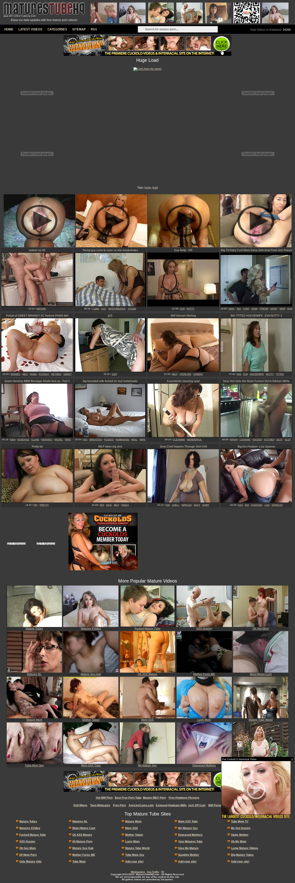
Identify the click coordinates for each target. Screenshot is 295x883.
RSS (94, 29)
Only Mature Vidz (30, 861)
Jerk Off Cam (197, 805)
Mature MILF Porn (154, 797)
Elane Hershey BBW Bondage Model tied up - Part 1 (37, 381)
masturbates (117, 308)
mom (282, 308)
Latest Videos (30, 29)
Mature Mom (34, 719)
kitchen (269, 439)
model (59, 439)
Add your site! (134, 861)
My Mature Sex (147, 765)
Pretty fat (37, 446)
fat (36, 505)
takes (125, 505)
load (155, 187)
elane (35, 439)
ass (240, 505)
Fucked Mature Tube (147, 628)
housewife (257, 374)
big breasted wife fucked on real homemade (110, 381)
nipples (187, 505)
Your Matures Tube (261, 765)
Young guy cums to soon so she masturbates (110, 250)
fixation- (257, 505)
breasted (95, 439)
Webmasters (138, 872)
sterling (185, 374)
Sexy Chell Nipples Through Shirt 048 (183, 446)
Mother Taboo (91, 719)
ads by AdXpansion (16, 544)
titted (280, 374)
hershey (47, 439)
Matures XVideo (91, 628)
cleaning (179, 439)
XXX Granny (204, 628)
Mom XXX (147, 719)
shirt (205, 505)
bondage (23, 439)
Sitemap (79, 29)
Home (8, 29)
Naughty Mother (188, 855)
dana (254, 308)
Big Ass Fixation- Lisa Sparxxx (256, 446)
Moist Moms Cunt (260, 674)
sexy (279, 439)
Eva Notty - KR (183, 250)
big (239, 308)
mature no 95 (37, 250)
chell (176, 505)
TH (162, 872)
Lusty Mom (204, 719)
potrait (44, 374)
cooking (245, 439)
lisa (267, 505)
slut (288, 439)
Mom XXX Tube (91, 765)
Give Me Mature (188, 848)
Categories (57, 29)
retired (56, 374)
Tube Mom (79, 861)
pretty (44, 505)
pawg (33, 374)
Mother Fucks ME (204, 674)
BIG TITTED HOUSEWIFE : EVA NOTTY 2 (256, 315)
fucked (109, 439)
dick (109, 505)
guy (103, 308)
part (68, 439)
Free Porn (119, 805)
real (134, 439)
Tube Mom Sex (34, 765)
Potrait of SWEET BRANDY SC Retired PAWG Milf (37, 315)
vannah (198, 374)
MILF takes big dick (110, 446)
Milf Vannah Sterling (183, 315)
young (132, 308)
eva (182, 308)
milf (25, 374)
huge (148, 187)
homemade (122, 439)
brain (233, 439)
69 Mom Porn (28, 855)
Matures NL (34, 674)
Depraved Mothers (204, 765)
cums (95, 308)
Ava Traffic (153, 872)
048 (168, 505)
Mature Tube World (261, 719)
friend (264, 308)
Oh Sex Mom (261, 628)
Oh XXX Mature (147, 674)
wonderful (194, 439)
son (289, 308)
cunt (246, 308)
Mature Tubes (34, 628)
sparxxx (277, 505)
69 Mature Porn (82, 841)
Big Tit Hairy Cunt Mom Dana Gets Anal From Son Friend (256, 250)
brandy (16, 374)
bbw (12, 439)
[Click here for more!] (147, 69)
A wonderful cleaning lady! (183, 381)
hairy (273, 308)
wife (142, 439)
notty (191, 308)
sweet (67, 374)
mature (41, 308)
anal (232, 308)
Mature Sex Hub (91, 674)
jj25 (110, 315)
